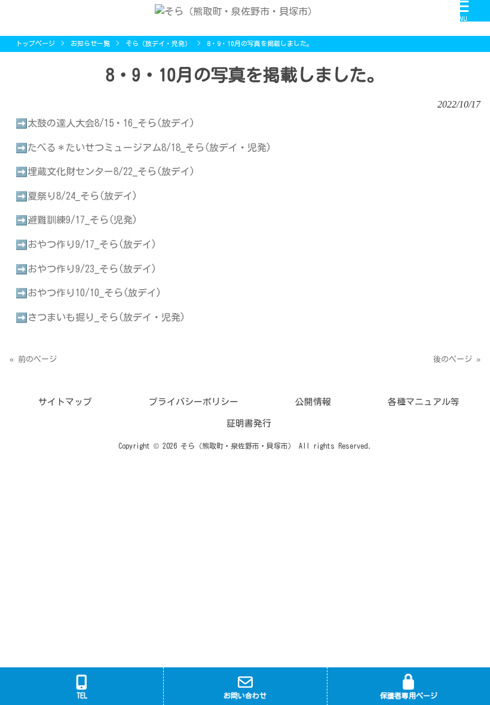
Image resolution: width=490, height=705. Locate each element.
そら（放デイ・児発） (158, 43)
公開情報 (313, 401)
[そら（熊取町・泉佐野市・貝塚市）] (230, 10)
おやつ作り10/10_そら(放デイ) (94, 293)
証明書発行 (248, 423)
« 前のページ (33, 359)
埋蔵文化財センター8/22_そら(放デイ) (111, 171)
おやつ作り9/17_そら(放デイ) (92, 244)
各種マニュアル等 (424, 401)
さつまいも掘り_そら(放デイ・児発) (106, 317)
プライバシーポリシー (193, 401)
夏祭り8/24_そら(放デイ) (82, 196)
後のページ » (456, 359)
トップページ (35, 43)
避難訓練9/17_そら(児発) (82, 220)
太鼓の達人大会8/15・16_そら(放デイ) (111, 123)
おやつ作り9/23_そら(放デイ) (92, 269)
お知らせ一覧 (90, 43)
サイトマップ (65, 401)
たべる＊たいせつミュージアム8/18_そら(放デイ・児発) (149, 147)
